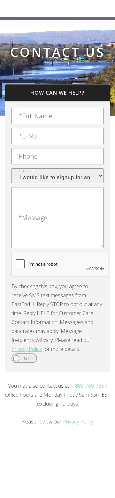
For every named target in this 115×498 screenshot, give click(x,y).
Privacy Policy (27, 348)
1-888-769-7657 (89, 385)
